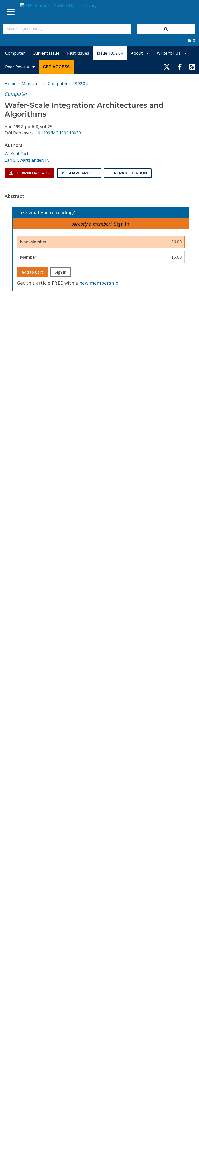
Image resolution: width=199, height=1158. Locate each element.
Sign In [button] (121, 224)
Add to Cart (32, 272)
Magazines (32, 84)
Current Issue (46, 53)
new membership (98, 283)
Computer (15, 53)
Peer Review (17, 67)
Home (10, 84)
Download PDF (33, 173)
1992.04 (80, 84)
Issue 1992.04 (110, 53)
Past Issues (78, 53)
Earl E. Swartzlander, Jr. (27, 160)
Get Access (56, 66)
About (137, 53)
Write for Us (169, 53)
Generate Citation (128, 173)
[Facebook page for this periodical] (180, 67)
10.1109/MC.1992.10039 (58, 133)
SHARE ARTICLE (82, 173)
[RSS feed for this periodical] (192, 67)
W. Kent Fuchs (18, 153)
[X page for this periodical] (167, 67)
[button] (191, 41)
